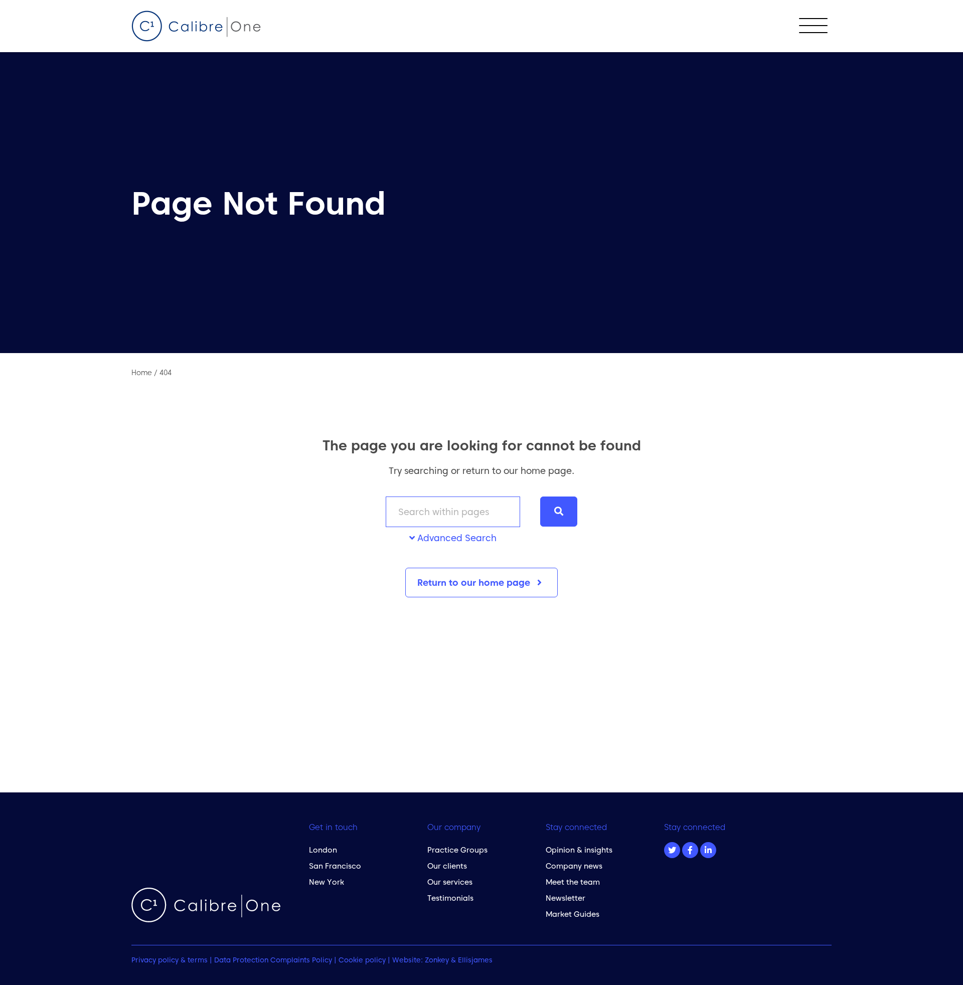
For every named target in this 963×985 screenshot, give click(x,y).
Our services (449, 882)
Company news (574, 866)
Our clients (447, 866)
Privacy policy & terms (169, 959)
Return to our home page (475, 582)
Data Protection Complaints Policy (273, 959)
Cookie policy (362, 959)
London (323, 850)
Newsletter (565, 898)
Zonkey (437, 959)
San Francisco (335, 866)
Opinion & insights (579, 850)
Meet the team (573, 882)
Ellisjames (475, 959)
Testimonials (450, 898)
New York (326, 882)
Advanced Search (456, 538)
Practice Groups (457, 850)
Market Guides (572, 914)
